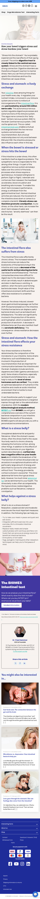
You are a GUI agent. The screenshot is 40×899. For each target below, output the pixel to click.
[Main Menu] (36, 6)
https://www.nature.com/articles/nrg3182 (29, 617)
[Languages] (29, 6)
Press (22, 840)
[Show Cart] (32, 6)
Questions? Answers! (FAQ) (28, 837)
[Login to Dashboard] (23, 6)
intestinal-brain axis (10, 127)
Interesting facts (7, 824)
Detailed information (11, 605)
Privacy (5, 879)
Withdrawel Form (7, 840)
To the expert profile (20, 651)
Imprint (5, 876)
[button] (15, 663)
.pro (6, 410)
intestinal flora (27, 103)
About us (4, 828)
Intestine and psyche (7, 44)
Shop (3, 832)
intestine (9, 92)
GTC (4, 886)
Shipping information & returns (12, 882)
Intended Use (7, 889)
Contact (4, 837)
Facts (13, 843)
